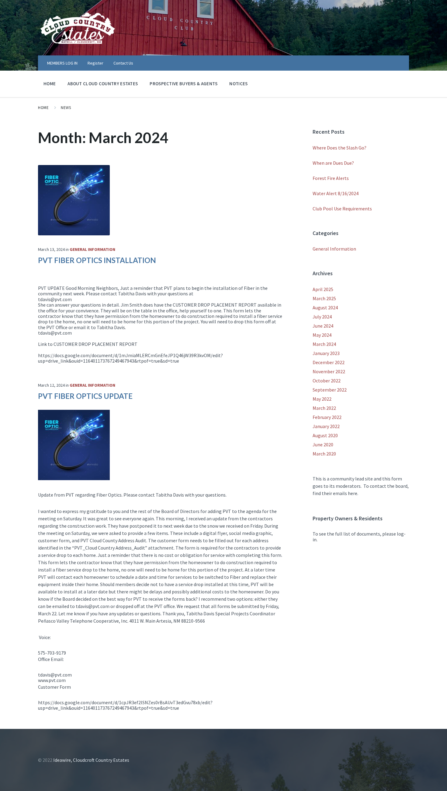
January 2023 (326, 353)
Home (49, 83)
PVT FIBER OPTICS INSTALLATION (97, 260)
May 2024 (322, 335)
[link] (160, 313)
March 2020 (324, 454)
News (66, 107)
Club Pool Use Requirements (342, 209)
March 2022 (324, 408)
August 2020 (325, 435)
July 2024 (322, 317)
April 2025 (323, 289)
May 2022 (322, 399)
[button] (160, 299)
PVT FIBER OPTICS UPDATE (85, 396)
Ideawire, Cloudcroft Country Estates (91, 760)
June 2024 (323, 326)
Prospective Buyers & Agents (183, 83)
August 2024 (325, 307)
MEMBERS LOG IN (62, 63)
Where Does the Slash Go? (339, 148)
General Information (92, 249)
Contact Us (123, 63)
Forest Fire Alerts (331, 178)
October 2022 (327, 381)
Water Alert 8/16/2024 (336, 193)
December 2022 (329, 362)
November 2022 (329, 371)
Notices (238, 83)
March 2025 (324, 298)
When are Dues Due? (333, 163)
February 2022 (327, 417)
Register (95, 63)
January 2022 (326, 426)
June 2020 (323, 444)
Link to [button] (87, 344)
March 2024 (324, 344)
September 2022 (330, 390)
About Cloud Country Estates (103, 83)
